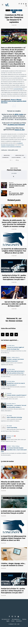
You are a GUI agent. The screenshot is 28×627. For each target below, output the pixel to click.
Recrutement (19, 621)
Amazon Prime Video (19, 155)
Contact (12, 621)
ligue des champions (16, 157)
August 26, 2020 (20, 129)
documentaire (6, 157)
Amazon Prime (7, 155)
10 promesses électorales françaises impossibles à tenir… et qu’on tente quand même (14, 449)
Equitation (6, 235)
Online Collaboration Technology (14, 417)
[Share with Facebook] (16, 160)
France (15, 10)
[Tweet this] (18, 160)
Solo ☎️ (14, 436)
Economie (9, 393)
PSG (24, 157)
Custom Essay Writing (12, 427)
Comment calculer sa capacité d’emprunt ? (17, 395)
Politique (17, 446)
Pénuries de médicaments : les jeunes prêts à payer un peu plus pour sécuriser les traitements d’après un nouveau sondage (13, 485)
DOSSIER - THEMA (11, 357)
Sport (11, 235)
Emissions (9, 436)
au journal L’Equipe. (18, 88)
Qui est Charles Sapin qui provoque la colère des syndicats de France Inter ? (14, 304)
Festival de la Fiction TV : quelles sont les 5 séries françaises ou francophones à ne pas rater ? (14, 277)
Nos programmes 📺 (16, 619)
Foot (12, 10)
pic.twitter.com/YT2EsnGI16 (16, 124)
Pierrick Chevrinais (14, 170)
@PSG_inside (19, 114)
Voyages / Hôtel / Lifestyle (18, 497)
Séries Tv (10, 262)
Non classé (9, 415)
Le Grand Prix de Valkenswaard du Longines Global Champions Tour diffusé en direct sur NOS (14, 251)
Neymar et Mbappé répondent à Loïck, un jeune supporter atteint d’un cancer (13, 101)
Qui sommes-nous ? (6, 619)
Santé (9, 468)
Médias (20, 10)
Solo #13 (9, 437)
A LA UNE (8, 10)
